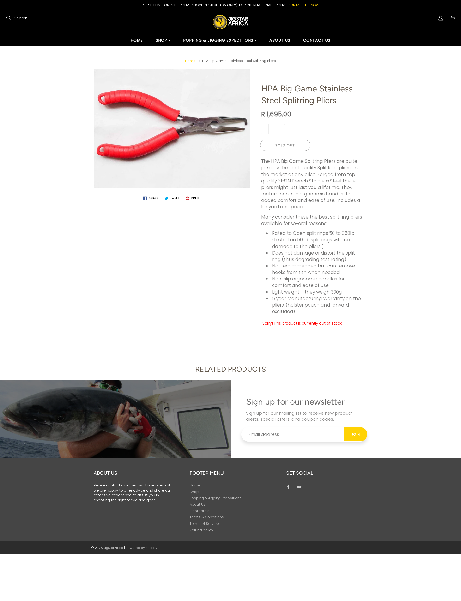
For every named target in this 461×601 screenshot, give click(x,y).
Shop (162, 40)
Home (137, 40)
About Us (279, 40)
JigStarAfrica (113, 548)
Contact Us (316, 40)
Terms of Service (204, 523)
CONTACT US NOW (303, 4)
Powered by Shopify (141, 548)
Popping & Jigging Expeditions (219, 40)
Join (355, 434)
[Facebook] (288, 487)
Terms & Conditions (207, 517)
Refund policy (201, 530)
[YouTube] (299, 487)
